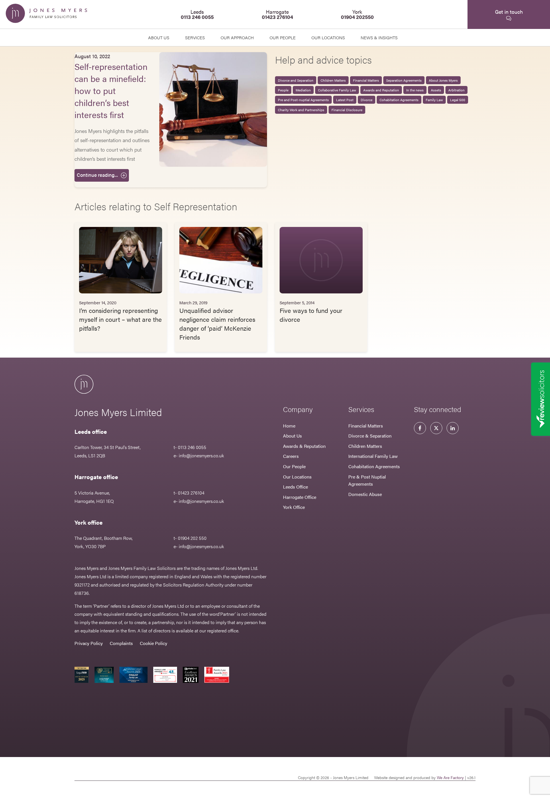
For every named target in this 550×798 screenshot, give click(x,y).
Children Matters (333, 80)
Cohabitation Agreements (399, 99)
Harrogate (277, 14)
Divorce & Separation (370, 435)
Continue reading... (97, 174)
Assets (436, 90)
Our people (283, 37)
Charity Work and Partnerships (301, 109)
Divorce (366, 99)
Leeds (197, 14)
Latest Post (344, 99)
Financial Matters (366, 80)
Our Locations (297, 476)
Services (195, 37)
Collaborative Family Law (337, 90)
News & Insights (379, 37)
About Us (158, 37)
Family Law (434, 99)
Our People (294, 466)
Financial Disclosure (346, 109)
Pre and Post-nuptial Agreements (303, 99)
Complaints (121, 643)
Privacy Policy (88, 643)
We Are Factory (450, 777)
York (357, 14)
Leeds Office (295, 486)
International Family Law (373, 456)
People (283, 90)
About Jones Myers (443, 80)
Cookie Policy (153, 643)
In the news (415, 90)
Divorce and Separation (295, 80)
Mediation (303, 90)
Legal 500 (457, 99)
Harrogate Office (299, 497)
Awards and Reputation (381, 90)
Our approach (237, 37)
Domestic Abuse (365, 494)
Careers (291, 456)
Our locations (328, 37)
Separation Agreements (404, 80)
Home (289, 425)
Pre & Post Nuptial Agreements (367, 480)
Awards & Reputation (304, 446)
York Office (294, 507)
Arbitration (456, 90)
